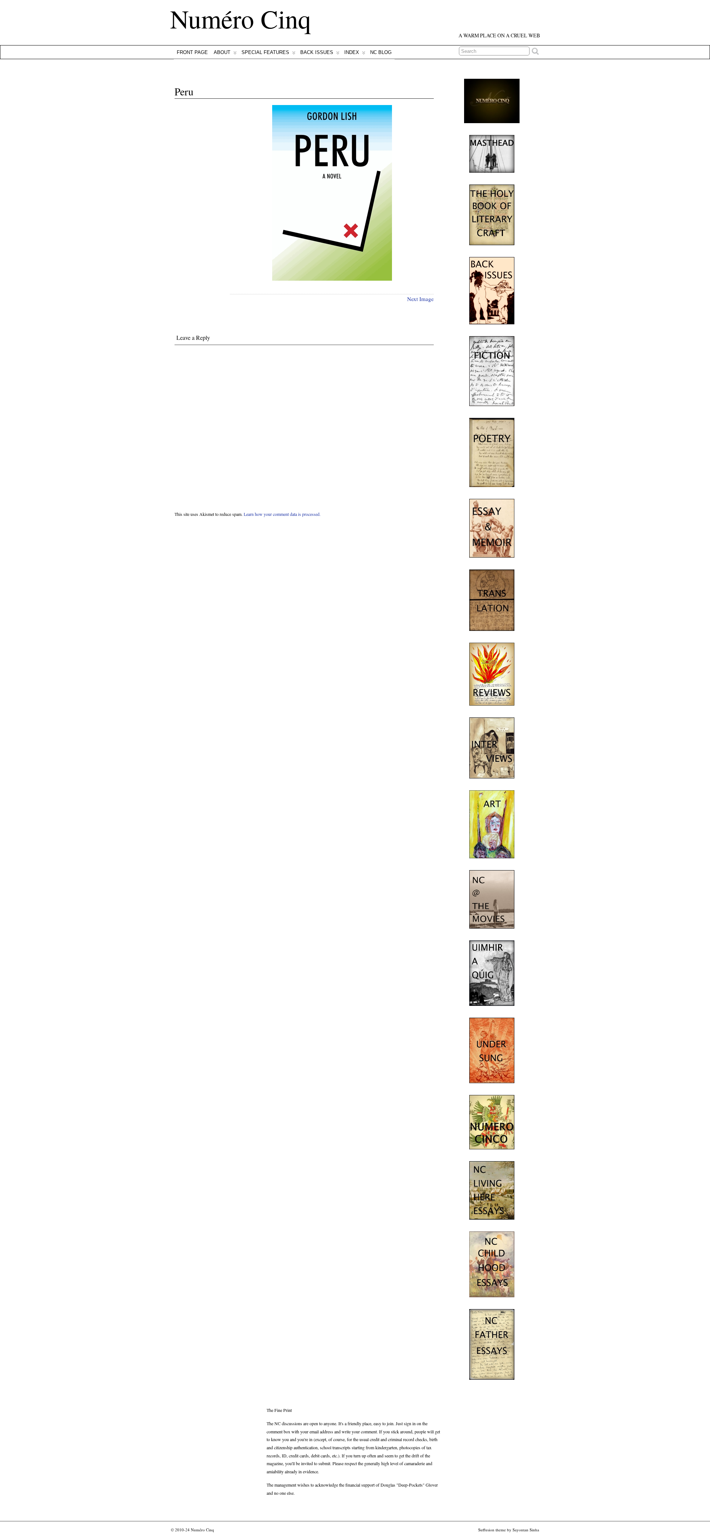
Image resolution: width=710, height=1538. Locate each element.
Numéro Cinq (240, 18)
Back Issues (316, 52)
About (222, 52)
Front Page (192, 52)
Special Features (265, 52)
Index (351, 52)
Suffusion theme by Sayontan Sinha (508, 1529)
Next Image (420, 298)
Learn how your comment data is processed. (282, 514)
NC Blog (381, 52)
